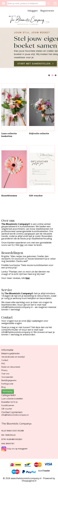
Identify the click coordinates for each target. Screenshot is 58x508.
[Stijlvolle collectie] (41, 107)
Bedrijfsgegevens (8, 380)
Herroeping (7, 391)
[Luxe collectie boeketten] (14, 107)
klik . (25, 278)
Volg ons (11, 449)
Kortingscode (7, 384)
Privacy (4, 370)
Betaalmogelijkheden (10, 353)
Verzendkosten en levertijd (13, 357)
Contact (4, 360)
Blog (3, 387)
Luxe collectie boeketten (9, 134)
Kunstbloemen (9, 195)
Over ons (5, 374)
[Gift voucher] (41, 169)
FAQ (3, 364)
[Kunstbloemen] (14, 169)
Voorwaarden (7, 377)
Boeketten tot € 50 (9, 402)
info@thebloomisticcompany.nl (15, 415)
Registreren (47, 10)
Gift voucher (36, 195)
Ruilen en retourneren (10, 367)
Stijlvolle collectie (39, 133)
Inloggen (33, 10)
